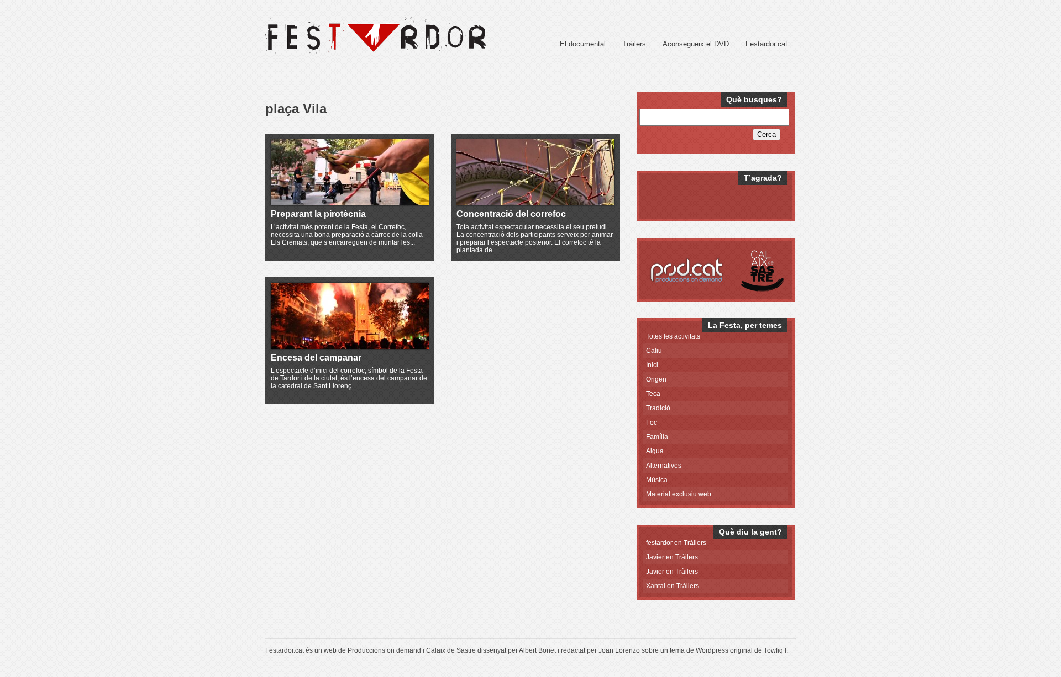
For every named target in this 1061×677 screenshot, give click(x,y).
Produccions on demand (384, 650)
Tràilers (634, 44)
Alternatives (663, 465)
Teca (653, 394)
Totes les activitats (673, 336)
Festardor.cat (766, 44)
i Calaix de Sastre (449, 650)
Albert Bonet (537, 650)
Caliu (654, 351)
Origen (656, 379)
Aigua (655, 451)
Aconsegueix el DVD (696, 44)
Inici (652, 365)
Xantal (655, 586)
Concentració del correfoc (511, 214)
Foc (651, 422)
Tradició (658, 408)
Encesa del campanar (316, 357)
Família (657, 437)
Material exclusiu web (678, 494)
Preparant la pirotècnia (318, 214)
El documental (583, 44)
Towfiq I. (776, 650)
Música (657, 480)
